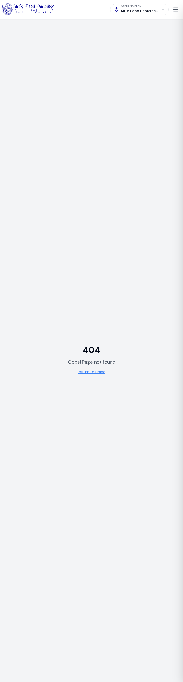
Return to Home (91, 371)
